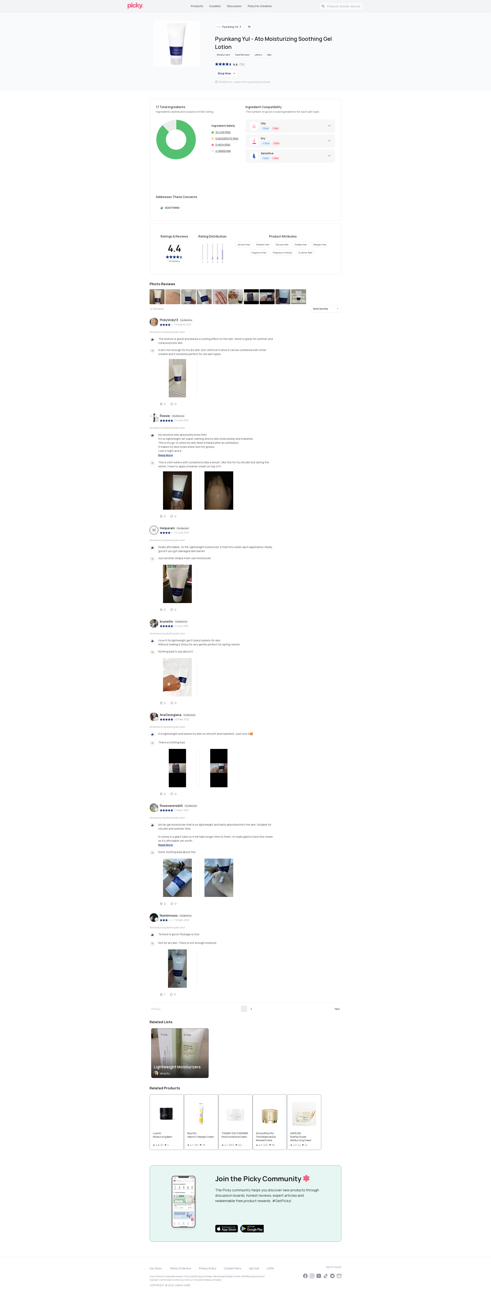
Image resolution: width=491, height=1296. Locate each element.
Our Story (156, 1268)
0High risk (222, 144)
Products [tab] (197, 6)
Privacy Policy (207, 1268)
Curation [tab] (215, 6)
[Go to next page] (337, 1009)
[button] (326, 308)
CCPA (270, 1268)
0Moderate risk (226, 138)
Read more (165, 455)
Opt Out (254, 1268)
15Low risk (223, 132)
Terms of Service (180, 1268)
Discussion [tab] (234, 6)
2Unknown (223, 151)
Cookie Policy (232, 1268)
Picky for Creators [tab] (260, 6)
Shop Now (224, 73)
